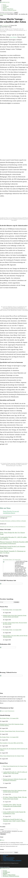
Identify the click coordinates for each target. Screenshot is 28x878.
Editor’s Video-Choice (8, 8)
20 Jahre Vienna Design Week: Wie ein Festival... (12, 731)
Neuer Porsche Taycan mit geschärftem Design (11, 512)
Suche (16, 12)
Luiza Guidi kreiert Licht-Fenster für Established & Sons (14, 812)
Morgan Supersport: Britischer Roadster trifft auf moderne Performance (14, 542)
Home (1, 14)
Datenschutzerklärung (8, 859)
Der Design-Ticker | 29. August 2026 (11, 559)
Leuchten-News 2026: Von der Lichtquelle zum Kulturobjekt (12, 805)
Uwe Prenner (5, 25)
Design (4, 4)
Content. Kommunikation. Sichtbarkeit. (12, 860)
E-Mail (1, 829)
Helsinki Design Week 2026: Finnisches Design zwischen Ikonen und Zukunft (14, 616)
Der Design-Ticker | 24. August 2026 (12, 629)
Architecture (6, 6)
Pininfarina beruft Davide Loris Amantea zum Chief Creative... (12, 547)
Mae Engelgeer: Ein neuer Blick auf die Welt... (11, 743)
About (4, 856)
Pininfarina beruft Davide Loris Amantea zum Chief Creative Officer (14, 820)
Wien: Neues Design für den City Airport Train (12, 755)
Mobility (5, 7)
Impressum (5, 855)
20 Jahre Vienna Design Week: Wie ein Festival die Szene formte (15, 798)
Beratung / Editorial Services (9, 10)
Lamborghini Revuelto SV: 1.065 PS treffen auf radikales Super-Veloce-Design (15, 772)
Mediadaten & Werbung (8, 857)
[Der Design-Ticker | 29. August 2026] (8, 566)
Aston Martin (13, 37)
